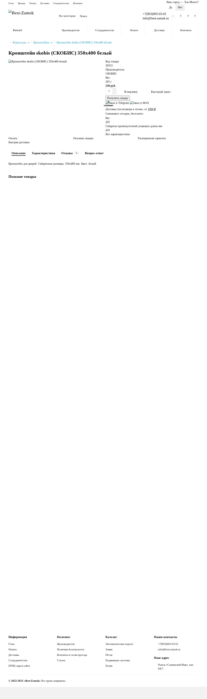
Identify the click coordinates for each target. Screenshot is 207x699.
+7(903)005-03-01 (154, 14)
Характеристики (43, 153)
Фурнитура (20, 42)
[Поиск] (129, 16)
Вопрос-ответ (94, 153)
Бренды (21, 3)
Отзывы (69, 153)
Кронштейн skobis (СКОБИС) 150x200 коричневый (41, 413)
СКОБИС (111, 73)
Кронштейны (41, 42)
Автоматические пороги (119, 643)
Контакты (77, 3)
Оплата (32, 3)
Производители (70, 30)
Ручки (109, 665)
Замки (109, 649)
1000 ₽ (152, 109)
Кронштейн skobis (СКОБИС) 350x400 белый (84, 42)
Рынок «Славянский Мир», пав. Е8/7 (176, 666)
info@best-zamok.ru (169, 649)
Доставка (44, 3)
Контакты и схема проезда (72, 654)
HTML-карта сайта (19, 665)
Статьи (61, 660)
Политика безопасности (70, 649)
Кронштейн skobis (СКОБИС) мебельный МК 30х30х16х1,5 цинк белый (53, 501)
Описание (19, 153)
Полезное (63, 637)
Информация (17, 637)
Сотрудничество (61, 3)
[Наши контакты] (198, 690)
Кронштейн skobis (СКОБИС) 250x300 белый (37, 590)
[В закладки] (195, 187)
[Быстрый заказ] (43, 260)
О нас (11, 3)
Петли (109, 654)
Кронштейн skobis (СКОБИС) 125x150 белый (37, 236)
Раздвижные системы (118, 660)
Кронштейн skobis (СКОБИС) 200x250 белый (37, 325)
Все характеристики (118, 134)
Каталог (111, 637)
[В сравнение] (195, 195)
